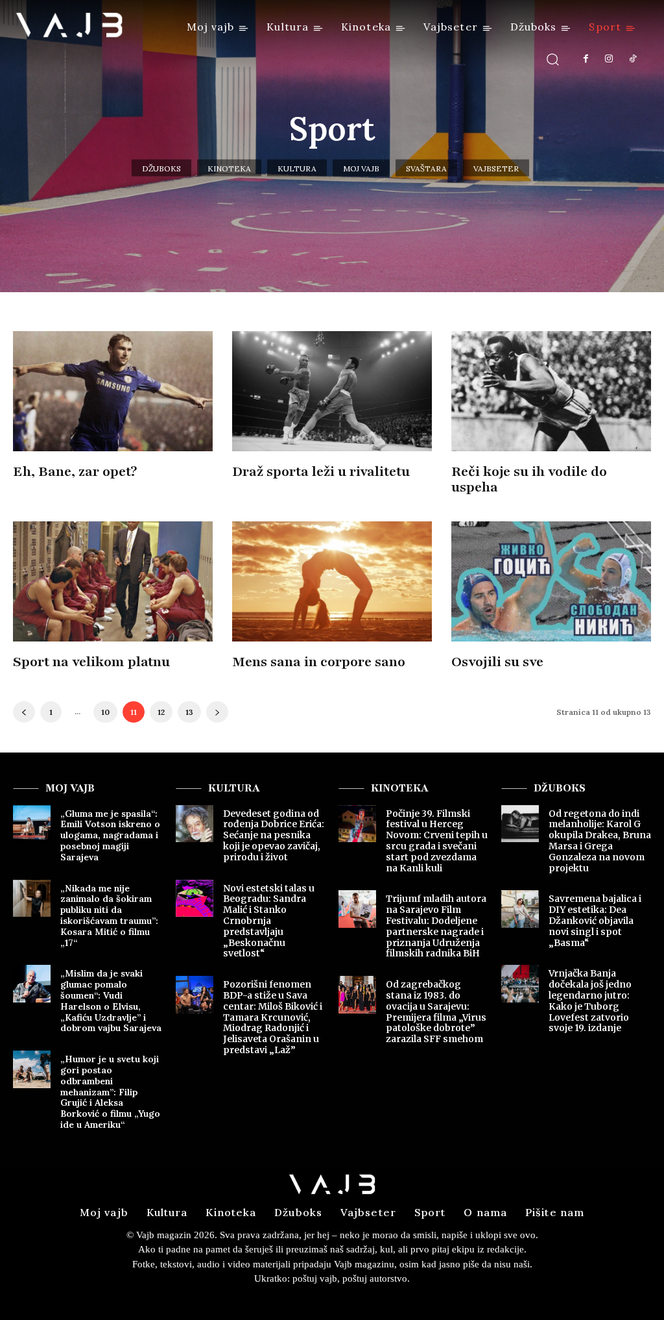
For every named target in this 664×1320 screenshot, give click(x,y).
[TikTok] (633, 59)
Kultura (297, 168)
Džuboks (161, 168)
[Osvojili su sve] (551, 581)
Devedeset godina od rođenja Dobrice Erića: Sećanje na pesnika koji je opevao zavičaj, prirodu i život (273, 835)
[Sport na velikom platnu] (113, 581)
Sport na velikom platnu (91, 662)
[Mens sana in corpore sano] (332, 581)
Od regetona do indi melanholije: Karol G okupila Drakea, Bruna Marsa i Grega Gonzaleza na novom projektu (600, 841)
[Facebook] (585, 59)
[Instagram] (609, 59)
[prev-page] (24, 712)
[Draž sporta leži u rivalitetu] (332, 391)
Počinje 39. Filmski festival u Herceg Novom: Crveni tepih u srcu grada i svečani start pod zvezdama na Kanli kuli (437, 841)
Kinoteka (229, 168)
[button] (553, 59)
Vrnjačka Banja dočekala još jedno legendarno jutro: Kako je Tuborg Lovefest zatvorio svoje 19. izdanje (590, 1000)
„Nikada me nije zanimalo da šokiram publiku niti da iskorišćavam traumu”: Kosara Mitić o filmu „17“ (109, 915)
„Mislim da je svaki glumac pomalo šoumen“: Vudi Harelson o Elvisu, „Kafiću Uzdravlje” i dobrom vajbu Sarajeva (110, 1000)
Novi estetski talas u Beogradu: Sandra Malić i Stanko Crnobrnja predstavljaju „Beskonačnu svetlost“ (268, 921)
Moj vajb (361, 168)
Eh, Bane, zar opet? (75, 471)
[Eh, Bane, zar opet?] (113, 391)
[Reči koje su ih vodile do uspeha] (551, 391)
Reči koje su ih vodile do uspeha (529, 479)
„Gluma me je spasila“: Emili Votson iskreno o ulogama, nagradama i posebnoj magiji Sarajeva (110, 835)
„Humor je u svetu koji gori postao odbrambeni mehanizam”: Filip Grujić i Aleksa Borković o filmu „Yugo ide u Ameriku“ (110, 1091)
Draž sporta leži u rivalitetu (321, 471)
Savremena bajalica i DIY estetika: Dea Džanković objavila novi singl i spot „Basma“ (595, 920)
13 (189, 712)
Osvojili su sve (497, 662)
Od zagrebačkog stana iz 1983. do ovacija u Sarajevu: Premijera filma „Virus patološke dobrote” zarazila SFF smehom (436, 1011)
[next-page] (217, 712)
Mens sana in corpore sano (318, 662)
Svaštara (426, 168)
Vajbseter (496, 168)
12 (161, 712)
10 (105, 712)
